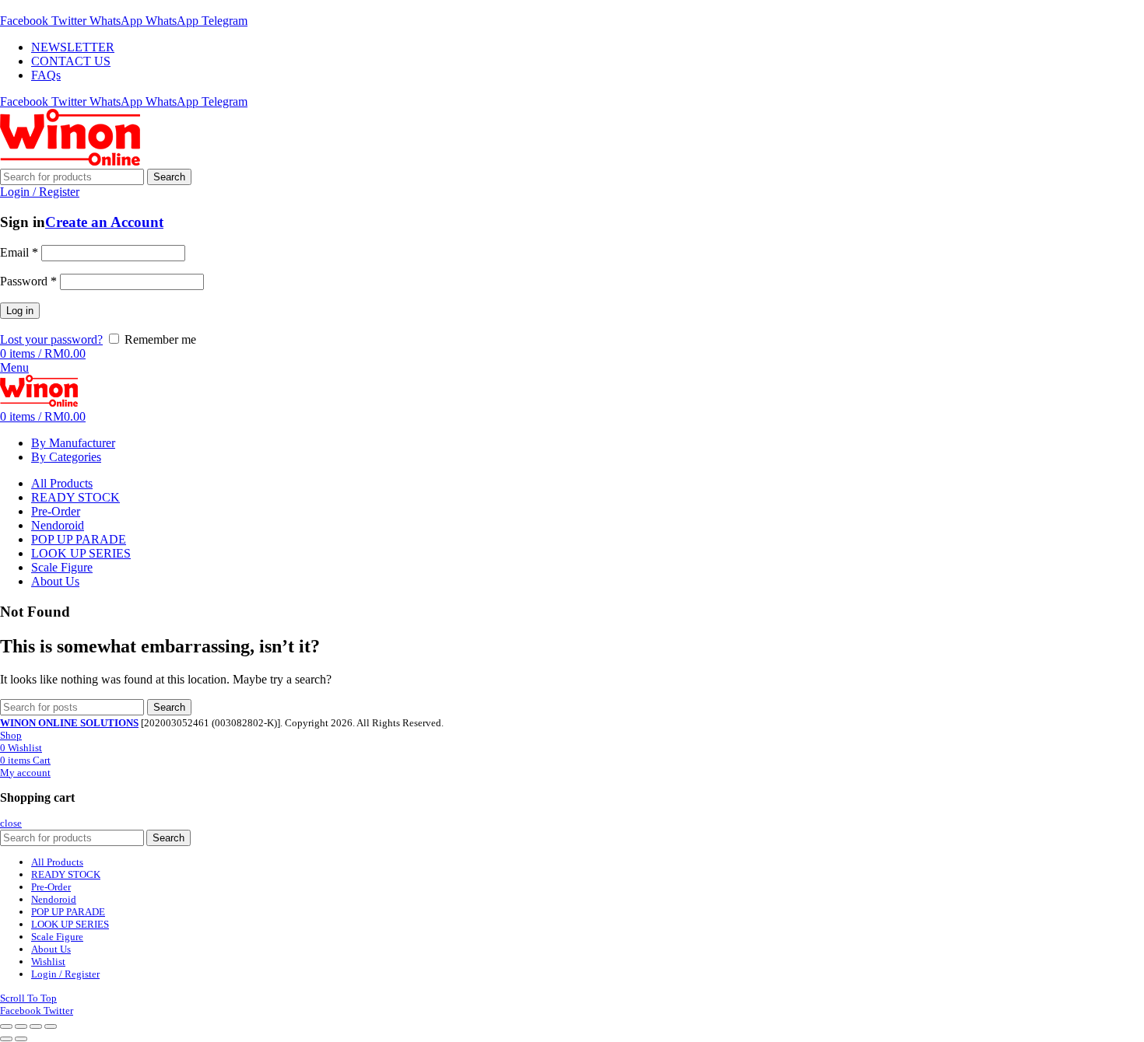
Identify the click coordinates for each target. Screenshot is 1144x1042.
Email (19, 252)
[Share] (21, 1026)
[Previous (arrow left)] (6, 1039)
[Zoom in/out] (50, 1026)
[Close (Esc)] (6, 1026)
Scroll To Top (28, 998)
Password (28, 281)
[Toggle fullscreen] (36, 1026)
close (11, 823)
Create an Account (104, 222)
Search (169, 177)
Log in (19, 310)
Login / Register (65, 974)
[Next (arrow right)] (21, 1039)
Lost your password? (51, 339)
